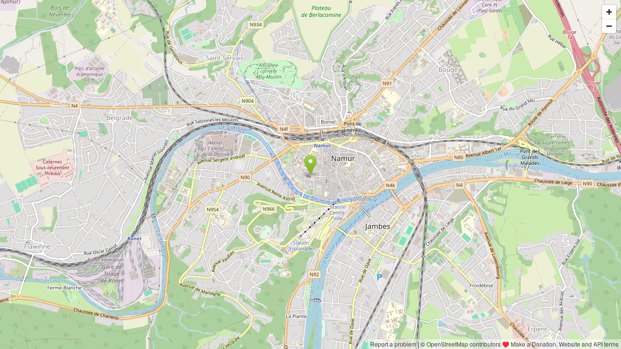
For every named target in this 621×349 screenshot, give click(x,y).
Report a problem (393, 344)
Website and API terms (589, 344)
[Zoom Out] (609, 26)
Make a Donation (533, 344)
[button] (311, 164)
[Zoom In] (609, 12)
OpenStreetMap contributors (463, 344)
